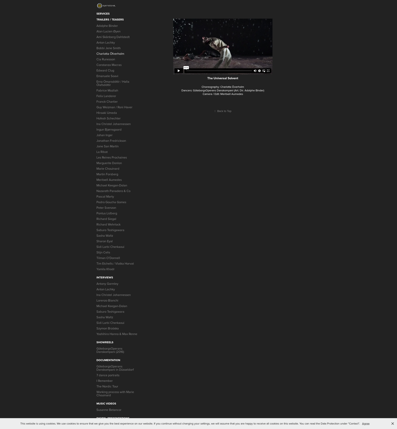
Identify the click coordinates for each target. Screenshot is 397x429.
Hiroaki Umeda (106, 112)
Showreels (104, 342)
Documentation (108, 360)
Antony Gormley (107, 283)
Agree (366, 423)
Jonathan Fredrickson (111, 140)
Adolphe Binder (107, 25)
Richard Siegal (106, 219)
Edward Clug (105, 70)
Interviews (104, 277)
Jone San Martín (107, 146)
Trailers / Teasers (110, 20)
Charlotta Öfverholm (110, 53)
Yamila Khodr (105, 269)
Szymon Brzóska (107, 328)
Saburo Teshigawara (110, 230)
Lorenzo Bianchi (107, 300)
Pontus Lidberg (106, 213)
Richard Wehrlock (108, 224)
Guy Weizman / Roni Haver (114, 107)
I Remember (104, 380)
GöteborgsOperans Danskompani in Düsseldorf (115, 368)
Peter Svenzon (106, 207)
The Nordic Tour (107, 386)
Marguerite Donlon (109, 163)
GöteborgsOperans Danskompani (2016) (110, 350)
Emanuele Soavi (107, 76)
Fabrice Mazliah (107, 90)
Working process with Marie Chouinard (115, 393)
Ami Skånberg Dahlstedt (113, 37)
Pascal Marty (105, 196)
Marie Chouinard (107, 168)
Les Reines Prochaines (111, 157)
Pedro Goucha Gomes (111, 202)
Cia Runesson (105, 59)
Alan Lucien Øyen (108, 31)
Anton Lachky (105, 42)
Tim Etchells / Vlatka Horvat (115, 263)
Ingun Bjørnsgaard (109, 129)
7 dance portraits (107, 375)
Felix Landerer (106, 96)
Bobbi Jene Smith (108, 48)
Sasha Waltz (104, 235)
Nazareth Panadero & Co (113, 191)
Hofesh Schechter (108, 118)
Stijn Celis (103, 252)
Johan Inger (104, 135)
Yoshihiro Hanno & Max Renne (116, 334)
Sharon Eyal (104, 241)
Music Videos (106, 404)
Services (103, 14)
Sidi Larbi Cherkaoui (110, 246)
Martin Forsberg (107, 174)
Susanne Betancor (108, 409)
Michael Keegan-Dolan (111, 185)
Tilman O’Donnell (108, 258)
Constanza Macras (109, 65)
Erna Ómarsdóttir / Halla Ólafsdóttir (112, 83)
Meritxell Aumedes (109, 179)
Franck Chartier (107, 101)
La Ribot (102, 152)
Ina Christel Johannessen (113, 124)
